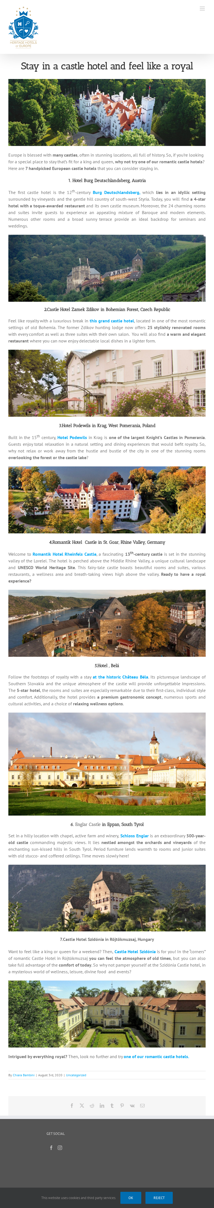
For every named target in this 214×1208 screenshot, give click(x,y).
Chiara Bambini (24, 1075)
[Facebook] (51, 1147)
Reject (159, 1197)
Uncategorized (76, 1075)
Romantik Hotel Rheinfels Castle (64, 554)
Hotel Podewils (72, 437)
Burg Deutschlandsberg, (116, 192)
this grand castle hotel (112, 320)
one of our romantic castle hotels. (156, 1056)
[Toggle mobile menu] (203, 8)
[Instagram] (60, 1147)
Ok (130, 1197)
